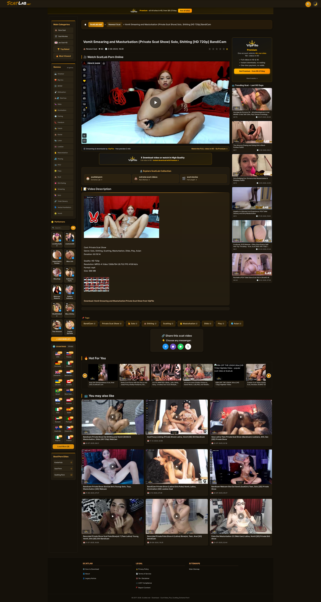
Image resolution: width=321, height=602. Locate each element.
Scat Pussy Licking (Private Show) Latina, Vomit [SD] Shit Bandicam (176, 437)
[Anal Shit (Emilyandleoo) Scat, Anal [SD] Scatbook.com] (103, 372)
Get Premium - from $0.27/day (252, 71)
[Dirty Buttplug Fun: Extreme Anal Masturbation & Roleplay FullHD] (252, 165)
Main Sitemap (194, 569)
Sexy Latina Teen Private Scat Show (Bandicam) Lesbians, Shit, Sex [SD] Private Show (239, 438)
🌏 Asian (235, 323)
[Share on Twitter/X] (188, 347)
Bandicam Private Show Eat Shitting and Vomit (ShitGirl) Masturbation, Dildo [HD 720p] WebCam (107, 438)
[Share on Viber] (173, 347)
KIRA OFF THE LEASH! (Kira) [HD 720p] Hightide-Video (227, 383)
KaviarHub (58, 462)
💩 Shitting (149, 323)
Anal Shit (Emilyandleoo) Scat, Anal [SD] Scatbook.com (101, 383)
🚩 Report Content (143, 588)
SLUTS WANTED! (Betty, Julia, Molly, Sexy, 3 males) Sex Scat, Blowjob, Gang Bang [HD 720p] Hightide (165, 384)
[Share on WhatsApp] (181, 347)
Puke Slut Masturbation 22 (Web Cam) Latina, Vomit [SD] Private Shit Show (240, 537)
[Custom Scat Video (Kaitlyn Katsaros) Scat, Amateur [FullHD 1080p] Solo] (261, 372)
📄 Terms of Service (143, 574)
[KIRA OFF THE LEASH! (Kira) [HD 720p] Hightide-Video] (229, 372)
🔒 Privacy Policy (142, 569)
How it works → (252, 78)
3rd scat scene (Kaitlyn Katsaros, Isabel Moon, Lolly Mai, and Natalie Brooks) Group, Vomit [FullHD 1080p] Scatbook (197, 386)
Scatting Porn (59, 475)
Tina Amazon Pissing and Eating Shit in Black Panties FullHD (249, 146)
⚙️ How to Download (91, 569)
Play (220, 323)
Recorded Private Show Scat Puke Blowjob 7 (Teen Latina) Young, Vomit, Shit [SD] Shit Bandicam (111, 537)
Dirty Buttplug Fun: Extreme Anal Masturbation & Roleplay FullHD (250, 179)
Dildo (206, 323)
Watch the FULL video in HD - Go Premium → (209, 149)
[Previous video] (85, 375)
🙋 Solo (131, 323)
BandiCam (88, 323)
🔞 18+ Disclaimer (142, 578)
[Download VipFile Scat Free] (19, 3)
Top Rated (63, 49)
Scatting (167, 323)
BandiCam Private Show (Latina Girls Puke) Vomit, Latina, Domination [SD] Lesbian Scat (171, 487)
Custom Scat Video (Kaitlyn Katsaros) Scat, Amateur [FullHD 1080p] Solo (260, 383)
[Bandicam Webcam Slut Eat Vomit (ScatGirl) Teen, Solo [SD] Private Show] (241, 466)
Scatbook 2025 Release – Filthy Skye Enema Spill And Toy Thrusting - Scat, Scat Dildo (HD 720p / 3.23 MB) (250, 245)
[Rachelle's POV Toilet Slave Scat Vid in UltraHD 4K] (252, 264)
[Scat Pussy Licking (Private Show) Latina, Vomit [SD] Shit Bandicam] (177, 417)
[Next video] (268, 375)
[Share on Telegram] (166, 347)
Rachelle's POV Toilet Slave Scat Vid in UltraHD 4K (251, 277)
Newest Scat (114, 24)
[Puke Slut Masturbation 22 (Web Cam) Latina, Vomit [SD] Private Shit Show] (241, 516)
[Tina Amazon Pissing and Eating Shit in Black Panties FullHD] (252, 132)
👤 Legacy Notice (89, 578)
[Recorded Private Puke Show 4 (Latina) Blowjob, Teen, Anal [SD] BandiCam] (177, 516)
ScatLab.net (96, 24)
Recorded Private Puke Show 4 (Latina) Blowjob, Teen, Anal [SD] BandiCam (174, 537)
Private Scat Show (110, 323)
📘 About (86, 574)
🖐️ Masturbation (187, 323)
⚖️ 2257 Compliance (144, 583)
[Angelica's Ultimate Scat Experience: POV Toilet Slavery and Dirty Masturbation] (252, 198)
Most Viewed (63, 56)
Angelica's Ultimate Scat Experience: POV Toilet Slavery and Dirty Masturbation (250, 212)
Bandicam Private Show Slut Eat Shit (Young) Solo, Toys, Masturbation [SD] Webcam (107, 487)
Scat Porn (58, 469)
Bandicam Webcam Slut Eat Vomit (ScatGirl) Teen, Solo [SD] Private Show (240, 487)
